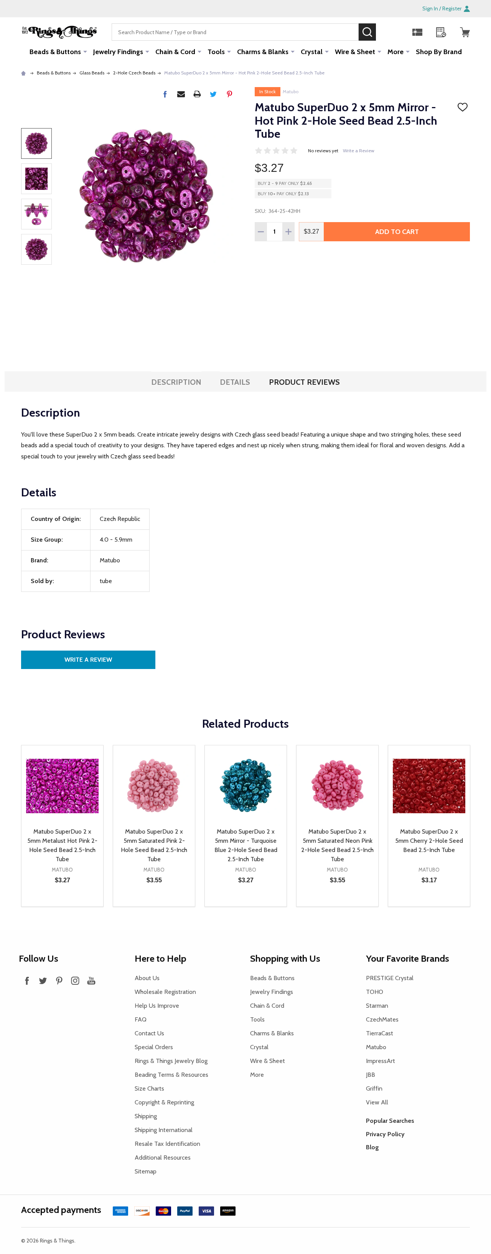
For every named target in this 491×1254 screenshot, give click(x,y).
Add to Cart (397, 231)
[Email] (181, 94)
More (395, 52)
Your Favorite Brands (407, 958)
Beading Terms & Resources (171, 1074)
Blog (372, 1147)
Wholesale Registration (165, 991)
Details (235, 382)
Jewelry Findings (118, 52)
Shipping (146, 1116)
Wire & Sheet (355, 52)
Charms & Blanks (262, 52)
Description (176, 382)
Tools (216, 52)
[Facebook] (165, 94)
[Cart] (465, 32)
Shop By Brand (439, 52)
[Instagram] (75, 980)
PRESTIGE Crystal (390, 978)
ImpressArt (380, 1060)
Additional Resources (163, 1157)
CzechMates (382, 1019)
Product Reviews (304, 382)
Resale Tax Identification (167, 1143)
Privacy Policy (385, 1134)
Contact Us (149, 1033)
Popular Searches (390, 1120)
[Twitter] (213, 94)
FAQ (141, 1019)
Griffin (374, 1088)
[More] (85, 51)
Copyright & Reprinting (164, 1102)
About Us (147, 978)
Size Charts (149, 1088)
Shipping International (164, 1130)
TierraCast (379, 1033)
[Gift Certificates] (417, 32)
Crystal (312, 52)
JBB (370, 1074)
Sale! (387, 32)
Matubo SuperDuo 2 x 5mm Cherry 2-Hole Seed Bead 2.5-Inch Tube (429, 841)
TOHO (374, 991)
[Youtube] (91, 980)
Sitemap (146, 1171)
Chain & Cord (175, 52)
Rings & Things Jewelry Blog (171, 1060)
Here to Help (160, 958)
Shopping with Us (285, 958)
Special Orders (154, 1047)
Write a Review (358, 150)
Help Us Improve (157, 1005)
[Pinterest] (229, 94)
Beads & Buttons (55, 52)
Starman (377, 1005)
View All (377, 1102)
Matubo (290, 91)
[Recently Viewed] (441, 32)
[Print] (197, 94)
